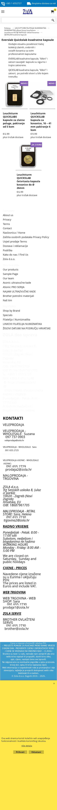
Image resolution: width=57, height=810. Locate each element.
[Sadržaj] (2, 12)
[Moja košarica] (52, 11)
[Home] (28, 11)
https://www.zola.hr (22, 382)
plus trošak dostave (13, 137)
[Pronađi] (53, 20)
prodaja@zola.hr (11, 453)
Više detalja (26, 745)
